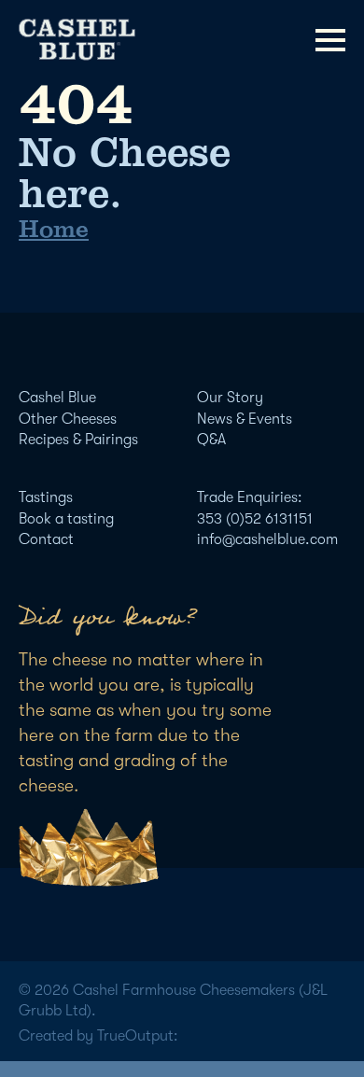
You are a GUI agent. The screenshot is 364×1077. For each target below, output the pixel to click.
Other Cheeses (68, 419)
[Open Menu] (330, 40)
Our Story (230, 397)
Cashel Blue (57, 397)
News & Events (244, 419)
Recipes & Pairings (78, 439)
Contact (46, 539)
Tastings (46, 497)
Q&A (211, 439)
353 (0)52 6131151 (255, 519)
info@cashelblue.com (267, 539)
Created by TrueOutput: (98, 1036)
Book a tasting (66, 519)
